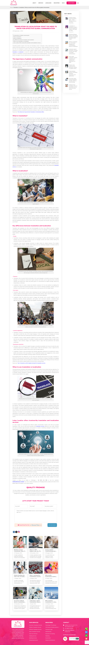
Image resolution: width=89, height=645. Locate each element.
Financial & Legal (48, 629)
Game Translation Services (34, 631)
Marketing (47, 635)
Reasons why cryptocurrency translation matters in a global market (73, 66)
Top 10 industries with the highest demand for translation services (31, 363)
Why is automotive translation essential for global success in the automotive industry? (36, 576)
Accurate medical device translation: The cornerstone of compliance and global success (19, 601)
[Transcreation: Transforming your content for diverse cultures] (51, 542)
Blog (63, 3)
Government (48, 638)
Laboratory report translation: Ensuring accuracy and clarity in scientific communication (36, 601)
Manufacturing (48, 631)
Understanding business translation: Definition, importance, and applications (73, 73)
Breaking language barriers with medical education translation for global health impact (73, 37)
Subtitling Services (33, 638)
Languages (48, 3)
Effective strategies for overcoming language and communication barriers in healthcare (73, 44)
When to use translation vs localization (21, 41)
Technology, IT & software (50, 625)
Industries (57, 3)
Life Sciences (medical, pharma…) (52, 627)
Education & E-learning (50, 633)
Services (40, 3)
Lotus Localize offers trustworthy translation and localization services (27, 42)
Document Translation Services (35, 625)
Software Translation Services (35, 629)
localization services (40, 426)
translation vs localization (18, 52)
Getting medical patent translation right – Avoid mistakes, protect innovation (72, 20)
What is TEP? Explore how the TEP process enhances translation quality (35, 550)
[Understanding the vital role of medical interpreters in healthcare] (20, 567)
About (34, 3)
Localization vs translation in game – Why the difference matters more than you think (73, 28)
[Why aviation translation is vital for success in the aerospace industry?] (51, 593)
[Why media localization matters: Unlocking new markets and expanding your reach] (51, 567)
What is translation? (17, 36)
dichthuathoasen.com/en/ (18, 481)
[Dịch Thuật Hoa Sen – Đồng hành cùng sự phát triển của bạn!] (13, 3)
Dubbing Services (32, 635)
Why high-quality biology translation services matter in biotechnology (73, 80)
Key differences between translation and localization (23, 39)
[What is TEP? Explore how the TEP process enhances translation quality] (36, 542)
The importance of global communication (21, 35)
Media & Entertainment (50, 640)
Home (11, 7)
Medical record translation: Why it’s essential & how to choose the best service (20, 550)
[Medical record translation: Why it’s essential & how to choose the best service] (20, 542)
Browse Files (35, 525)
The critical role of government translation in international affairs (31, 112)
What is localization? (17, 38)
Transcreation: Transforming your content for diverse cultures (50, 550)
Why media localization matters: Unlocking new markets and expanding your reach (51, 576)
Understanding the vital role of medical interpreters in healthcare (20, 576)
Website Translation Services (35, 627)
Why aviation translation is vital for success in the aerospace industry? (51, 601)
